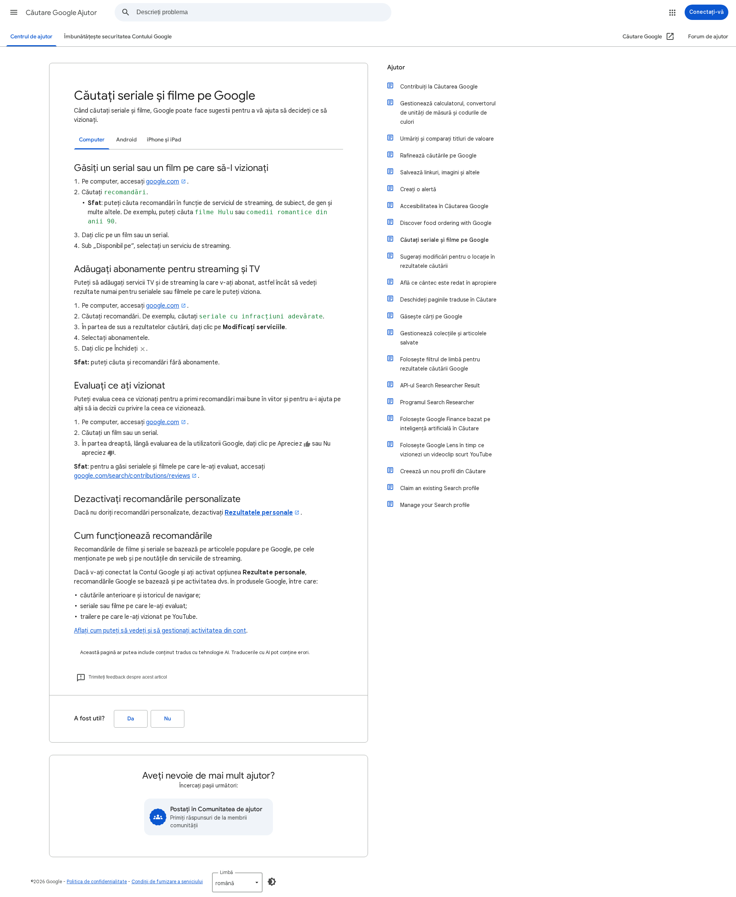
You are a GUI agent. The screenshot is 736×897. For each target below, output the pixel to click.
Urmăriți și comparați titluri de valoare (447, 138)
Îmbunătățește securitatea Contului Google (118, 36)
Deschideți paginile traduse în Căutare (448, 299)
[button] (14, 12)
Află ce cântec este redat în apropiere (448, 282)
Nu (167, 718)
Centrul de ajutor (31, 36)
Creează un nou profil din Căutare (443, 471)
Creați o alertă (418, 189)
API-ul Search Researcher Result (440, 385)
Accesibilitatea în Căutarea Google (444, 206)
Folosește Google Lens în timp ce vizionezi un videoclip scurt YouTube (446, 450)
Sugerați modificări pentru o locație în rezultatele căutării (447, 261)
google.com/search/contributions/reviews (132, 476)
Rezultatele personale (259, 513)
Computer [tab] (92, 139)
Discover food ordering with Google (445, 223)
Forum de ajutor (708, 36)
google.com (162, 181)
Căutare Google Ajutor (61, 12)
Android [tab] (126, 139)
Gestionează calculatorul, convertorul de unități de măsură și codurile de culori (448, 112)
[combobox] (263, 12)
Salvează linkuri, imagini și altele (440, 172)
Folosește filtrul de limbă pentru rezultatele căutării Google (440, 364)
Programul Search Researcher (437, 402)
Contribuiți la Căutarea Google (439, 86)
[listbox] (237, 882)
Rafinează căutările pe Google (438, 155)
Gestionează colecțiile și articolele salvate (443, 338)
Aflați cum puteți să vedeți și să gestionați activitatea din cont (160, 631)
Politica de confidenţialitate (97, 881)
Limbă (226, 872)
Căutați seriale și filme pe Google (444, 239)
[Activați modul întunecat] (272, 881)
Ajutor (396, 67)
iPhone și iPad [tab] (164, 139)
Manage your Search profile (435, 505)
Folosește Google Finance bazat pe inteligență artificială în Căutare (445, 424)
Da (130, 718)
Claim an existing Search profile (439, 488)
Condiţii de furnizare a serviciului (167, 881)
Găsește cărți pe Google (431, 316)
